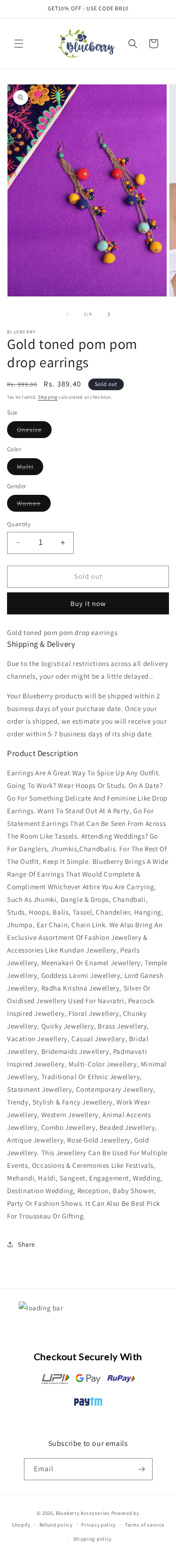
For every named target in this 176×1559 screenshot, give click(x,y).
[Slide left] (67, 314)
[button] (18, 43)
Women (34, 505)
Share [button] (26, 1244)
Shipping (48, 397)
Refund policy (56, 1524)
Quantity (19, 524)
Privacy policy (98, 1524)
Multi (30, 468)
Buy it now (88, 603)
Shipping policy (92, 1539)
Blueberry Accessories (83, 1513)
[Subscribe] (141, 1469)
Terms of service (144, 1524)
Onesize (34, 431)
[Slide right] (109, 314)
